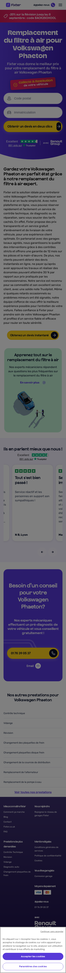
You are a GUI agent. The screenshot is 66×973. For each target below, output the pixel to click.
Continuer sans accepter (51, 931)
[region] (33, 950)
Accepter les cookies (33, 956)
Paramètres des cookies (33, 966)
